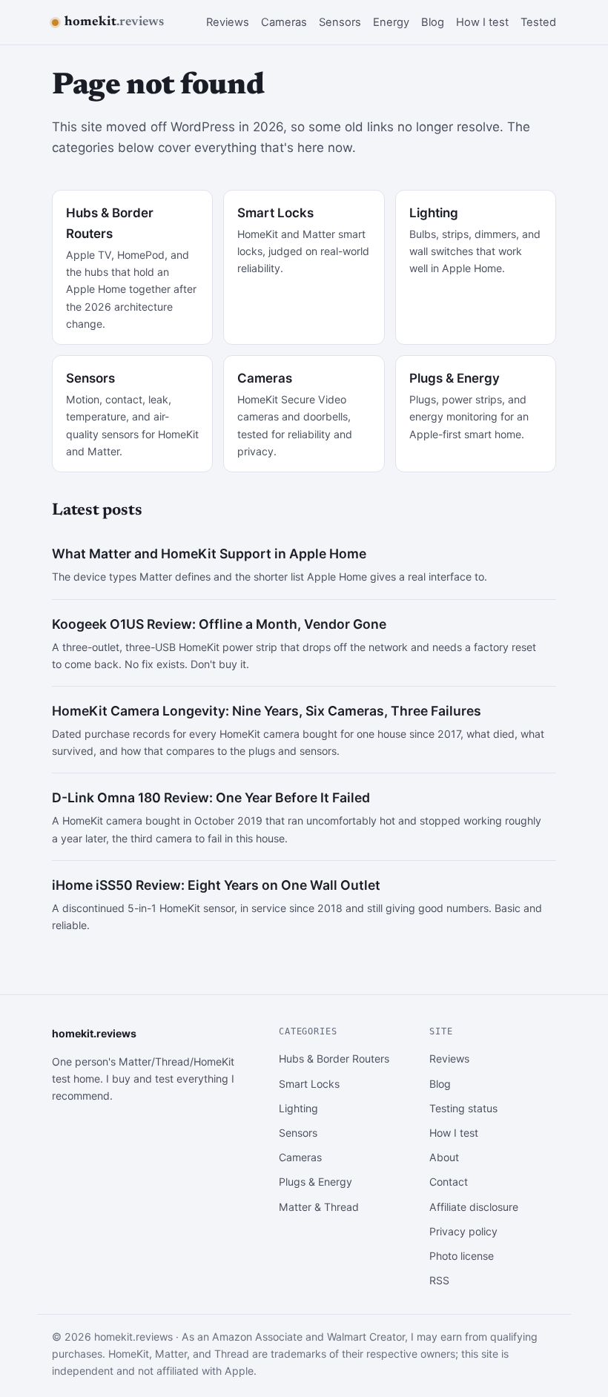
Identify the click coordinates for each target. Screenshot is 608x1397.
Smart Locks (309, 1083)
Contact (448, 1181)
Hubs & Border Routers (334, 1058)
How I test (482, 22)
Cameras (284, 22)
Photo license (461, 1255)
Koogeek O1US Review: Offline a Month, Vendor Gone (219, 624)
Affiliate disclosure (473, 1207)
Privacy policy (463, 1231)
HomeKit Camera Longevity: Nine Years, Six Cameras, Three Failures (266, 711)
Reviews (227, 22)
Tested (538, 22)
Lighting (298, 1108)
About (444, 1157)
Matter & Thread (319, 1207)
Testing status (463, 1108)
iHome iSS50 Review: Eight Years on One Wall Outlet (216, 885)
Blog (432, 22)
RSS (439, 1280)
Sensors (340, 22)
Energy (391, 22)
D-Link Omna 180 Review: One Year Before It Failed (211, 797)
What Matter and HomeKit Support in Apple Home (209, 553)
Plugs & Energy (315, 1181)
